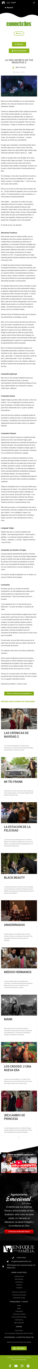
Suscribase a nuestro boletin (19, 1337)
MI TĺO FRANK (13, 781)
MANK (8, 1019)
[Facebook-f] (10, 1366)
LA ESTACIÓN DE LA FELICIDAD (17, 828)
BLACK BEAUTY (14, 877)
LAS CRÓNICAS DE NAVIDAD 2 (16, 734)
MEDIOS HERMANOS (17, 972)
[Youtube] (16, 1366)
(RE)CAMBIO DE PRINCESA (14, 1117)
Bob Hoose (21, 67)
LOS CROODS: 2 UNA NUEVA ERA (17, 1068)
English (13, 2)
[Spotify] (28, 1366)
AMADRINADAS (14, 925)
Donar (19, 1327)
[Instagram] (22, 1366)
